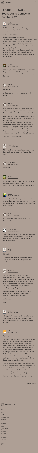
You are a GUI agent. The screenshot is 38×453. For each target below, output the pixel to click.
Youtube (3, 439)
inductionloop (12, 229)
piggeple (11, 270)
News (19, 9)
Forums (6, 9)
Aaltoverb (4, 411)
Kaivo (3, 412)
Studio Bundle (5, 417)
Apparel (3, 419)
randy (10, 23)
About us (3, 423)
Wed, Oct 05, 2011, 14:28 (13, 231)
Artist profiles (5, 425)
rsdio (9, 331)
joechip (10, 104)
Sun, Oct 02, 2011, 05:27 (13, 164)
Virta (2, 414)
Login (3, 443)
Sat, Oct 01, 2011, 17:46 (13, 86)
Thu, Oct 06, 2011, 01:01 (13, 272)
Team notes (4, 428)
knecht (10, 65)
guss (9, 214)
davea (10, 176)
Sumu (3, 416)
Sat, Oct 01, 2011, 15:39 (13, 24)
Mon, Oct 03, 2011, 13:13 (13, 195)
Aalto (2, 409)
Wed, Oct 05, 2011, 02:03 (13, 215)
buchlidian (11, 163)
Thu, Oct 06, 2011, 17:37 (13, 312)
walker (10, 194)
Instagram (4, 437)
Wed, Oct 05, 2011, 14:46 (13, 251)
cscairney (11, 145)
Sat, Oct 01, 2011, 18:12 (13, 105)
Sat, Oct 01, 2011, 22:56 (13, 146)
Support (3, 431)
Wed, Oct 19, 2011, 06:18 (13, 332)
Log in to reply (32, 383)
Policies (3, 433)
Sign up (3, 445)
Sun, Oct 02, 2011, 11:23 (13, 178)
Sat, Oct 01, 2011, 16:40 (13, 66)
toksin (10, 84)
